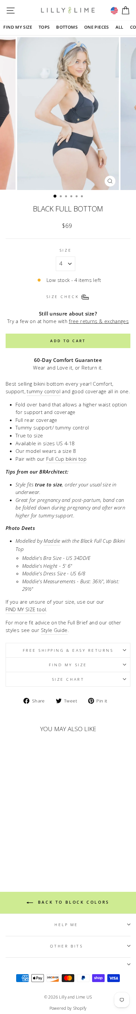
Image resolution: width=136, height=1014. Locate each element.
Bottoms (67, 27)
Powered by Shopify (68, 1008)
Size (65, 250)
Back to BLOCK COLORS (73, 902)
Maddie (52, 540)
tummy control (43, 391)
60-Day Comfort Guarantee (68, 360)
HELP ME (66, 924)
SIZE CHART (68, 679)
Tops (44, 27)
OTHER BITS (66, 945)
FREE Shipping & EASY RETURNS (68, 650)
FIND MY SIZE (17, 27)
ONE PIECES (96, 27)
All (119, 27)
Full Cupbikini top (66, 458)
